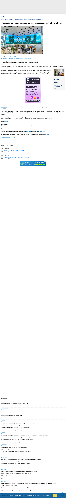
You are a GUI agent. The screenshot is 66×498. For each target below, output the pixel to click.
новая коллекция (12, 58)
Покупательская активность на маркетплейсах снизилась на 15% (16, 487)
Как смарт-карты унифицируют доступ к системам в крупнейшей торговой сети (18, 423)
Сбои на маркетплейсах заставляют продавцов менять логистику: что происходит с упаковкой (21, 459)
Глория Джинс (5, 58)
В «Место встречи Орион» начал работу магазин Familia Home (15, 403)
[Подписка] (48, 16)
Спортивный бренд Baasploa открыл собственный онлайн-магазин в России (18, 439)
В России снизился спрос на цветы (10, 485)
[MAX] (25, 16)
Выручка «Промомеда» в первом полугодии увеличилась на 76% (16, 425)
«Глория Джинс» (36, 72)
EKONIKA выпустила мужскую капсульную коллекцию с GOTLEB (14, 153)
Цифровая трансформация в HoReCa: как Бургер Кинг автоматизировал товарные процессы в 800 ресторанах (24, 435)
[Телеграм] (13, 16)
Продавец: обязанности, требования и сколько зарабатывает (14, 447)
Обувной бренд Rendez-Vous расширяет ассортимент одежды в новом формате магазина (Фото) (21, 125)
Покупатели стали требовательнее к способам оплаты (14, 478)
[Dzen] (30, 16)
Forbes (6, 121)
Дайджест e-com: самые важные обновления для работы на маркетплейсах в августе (19, 411)
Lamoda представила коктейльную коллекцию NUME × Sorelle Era (15, 157)
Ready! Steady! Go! (27, 58)
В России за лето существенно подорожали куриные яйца (14, 454)
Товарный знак (4, 107)
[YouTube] (36, 16)
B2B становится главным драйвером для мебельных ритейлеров (16, 427)
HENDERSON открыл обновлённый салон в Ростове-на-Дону (15, 405)
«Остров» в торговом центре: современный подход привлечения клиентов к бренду (19, 471)
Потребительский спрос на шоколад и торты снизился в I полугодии (16, 463)
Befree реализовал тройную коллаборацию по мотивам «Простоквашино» (16, 146)
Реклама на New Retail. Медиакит (33, 103)
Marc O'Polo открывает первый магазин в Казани (12, 415)
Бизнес (3, 469)
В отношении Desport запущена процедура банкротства (14, 461)
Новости (6, 19)
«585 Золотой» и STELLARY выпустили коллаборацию (12, 150)
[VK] (19, 16)
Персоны (4, 481)
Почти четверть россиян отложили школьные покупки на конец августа (17, 473)
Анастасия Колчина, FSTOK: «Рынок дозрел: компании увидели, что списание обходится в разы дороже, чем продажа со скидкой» (28, 483)
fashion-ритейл (21, 58)
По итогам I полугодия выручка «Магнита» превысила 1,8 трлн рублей (17, 451)
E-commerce (4, 457)
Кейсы (3, 433)
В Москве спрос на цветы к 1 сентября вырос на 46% (13, 417)
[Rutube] (42, 16)
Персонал (4, 445)
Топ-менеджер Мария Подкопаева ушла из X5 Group (13, 449)
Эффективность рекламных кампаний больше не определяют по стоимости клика (19, 466)
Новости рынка (11, 19)
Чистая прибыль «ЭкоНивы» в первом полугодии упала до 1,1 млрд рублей (18, 437)
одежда (16, 58)
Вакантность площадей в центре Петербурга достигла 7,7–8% (15, 400)
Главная (2, 19)
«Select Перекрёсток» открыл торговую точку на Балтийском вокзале (17, 475)
